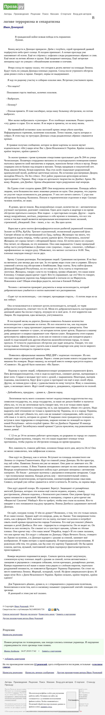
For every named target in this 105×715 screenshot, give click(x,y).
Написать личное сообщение (39, 672)
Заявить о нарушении (66, 614)
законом (16, 692)
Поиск (45, 14)
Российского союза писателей (69, 711)
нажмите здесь (46, 707)
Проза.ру (9, 685)
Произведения (21, 14)
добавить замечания (15, 658)
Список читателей (11, 614)
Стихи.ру (91, 682)
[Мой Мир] (55, 609)
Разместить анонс (47, 614)
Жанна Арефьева (11, 651)
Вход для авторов (82, 14)
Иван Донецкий (13, 27)
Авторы (8, 14)
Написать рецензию (13, 634)
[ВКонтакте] (49, 609)
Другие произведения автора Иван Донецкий (23, 618)
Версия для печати (29, 614)
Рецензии (35, 14)
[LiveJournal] (58, 609)
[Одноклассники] (52, 609)
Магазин (54, 14)
